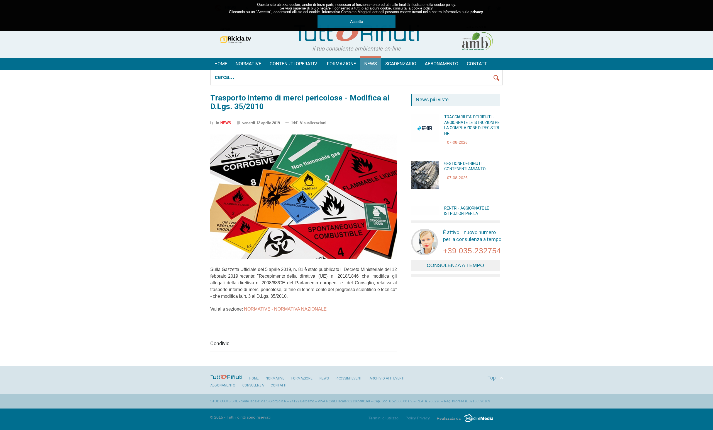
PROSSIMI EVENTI (349, 378)
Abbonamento (441, 63)
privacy (476, 12)
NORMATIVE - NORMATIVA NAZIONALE (285, 309)
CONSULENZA (253, 385)
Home (220, 63)
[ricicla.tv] (235, 47)
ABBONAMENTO (222, 385)
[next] (432, 208)
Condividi (220, 343)
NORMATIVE (275, 378)
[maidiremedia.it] (481, 422)
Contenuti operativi (294, 63)
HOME (254, 378)
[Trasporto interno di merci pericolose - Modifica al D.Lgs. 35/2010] (303, 196)
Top (491, 378)
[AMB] (477, 50)
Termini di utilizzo (383, 418)
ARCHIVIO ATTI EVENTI (387, 378)
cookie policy (444, 5)
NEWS (370, 63)
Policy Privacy (418, 418)
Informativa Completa (339, 12)
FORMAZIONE (341, 63)
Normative (248, 63)
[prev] (432, 120)
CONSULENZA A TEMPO (455, 265)
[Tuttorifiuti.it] (356, 32)
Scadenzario (400, 63)
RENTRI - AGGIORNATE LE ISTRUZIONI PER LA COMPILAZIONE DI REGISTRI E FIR (473, 213)
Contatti (478, 63)
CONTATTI (278, 385)
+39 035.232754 (472, 250)
